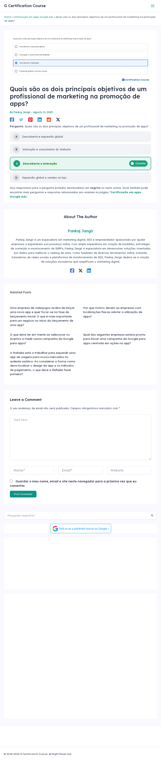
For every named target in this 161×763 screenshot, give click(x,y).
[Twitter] (21, 120)
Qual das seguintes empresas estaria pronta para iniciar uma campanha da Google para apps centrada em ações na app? (114, 339)
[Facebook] (12, 120)
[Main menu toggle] (153, 6)
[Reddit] (49, 120)
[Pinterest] (30, 120)
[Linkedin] (40, 120)
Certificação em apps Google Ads (33, 16)
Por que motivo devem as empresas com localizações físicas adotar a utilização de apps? (112, 312)
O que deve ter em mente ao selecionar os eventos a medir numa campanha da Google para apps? (41, 339)
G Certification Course (25, 5)
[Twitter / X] (58, 120)
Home (7, 16)
